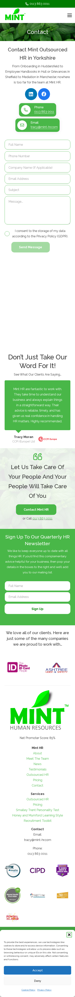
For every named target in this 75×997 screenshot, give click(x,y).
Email (34, 122)
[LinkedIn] (31, 94)
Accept (37, 970)
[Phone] (27, 110)
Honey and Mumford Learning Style (37, 815)
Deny (37, 981)
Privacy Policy (44, 990)
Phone (39, 107)
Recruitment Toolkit (38, 821)
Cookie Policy (28, 990)
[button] (69, 935)
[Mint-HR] (14, 15)
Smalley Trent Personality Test (37, 810)
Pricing (37, 780)
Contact (37, 785)
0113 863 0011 (44, 111)
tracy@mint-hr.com (44, 127)
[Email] (24, 125)
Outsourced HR (38, 775)
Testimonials (38, 769)
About (37, 753)
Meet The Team (37, 758)
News (37, 764)
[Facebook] (44, 94)
